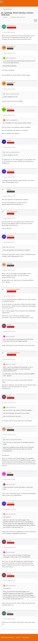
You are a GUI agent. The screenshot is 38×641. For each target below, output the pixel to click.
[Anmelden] (31, 2)
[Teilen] (35, 20)
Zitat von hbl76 (10, 247)
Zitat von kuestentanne (12, 94)
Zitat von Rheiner (11, 58)
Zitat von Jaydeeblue (12, 120)
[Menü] (35, 2)
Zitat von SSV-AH (10, 364)
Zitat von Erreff (10, 484)
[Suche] (27, 2)
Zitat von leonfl (10, 336)
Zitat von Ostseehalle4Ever (13, 439)
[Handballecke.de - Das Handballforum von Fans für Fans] (2, 2)
